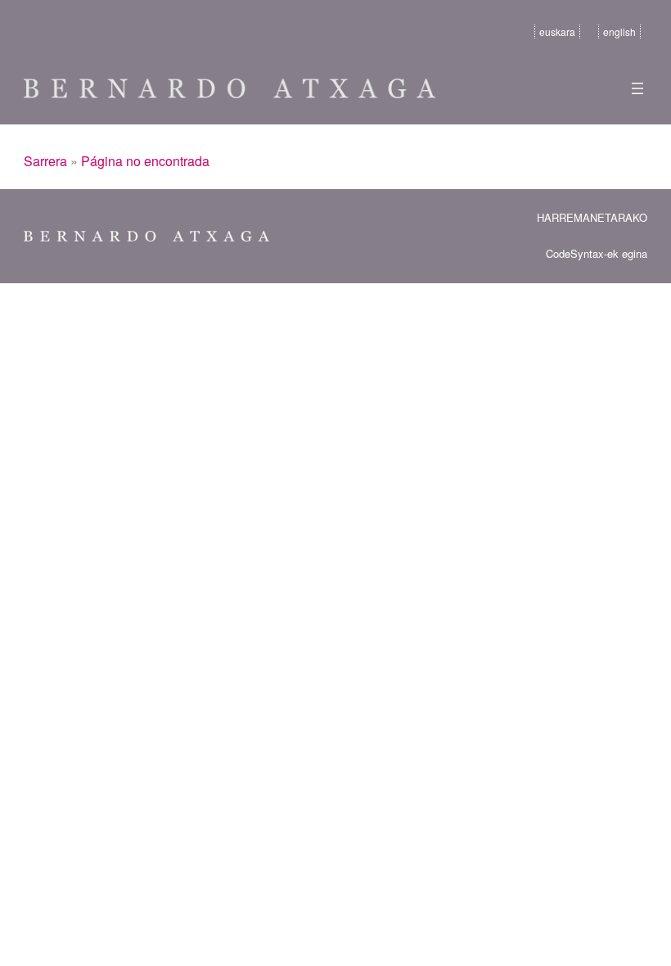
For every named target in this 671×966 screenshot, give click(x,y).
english (619, 31)
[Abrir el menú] (637, 88)
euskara (557, 31)
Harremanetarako (592, 217)
